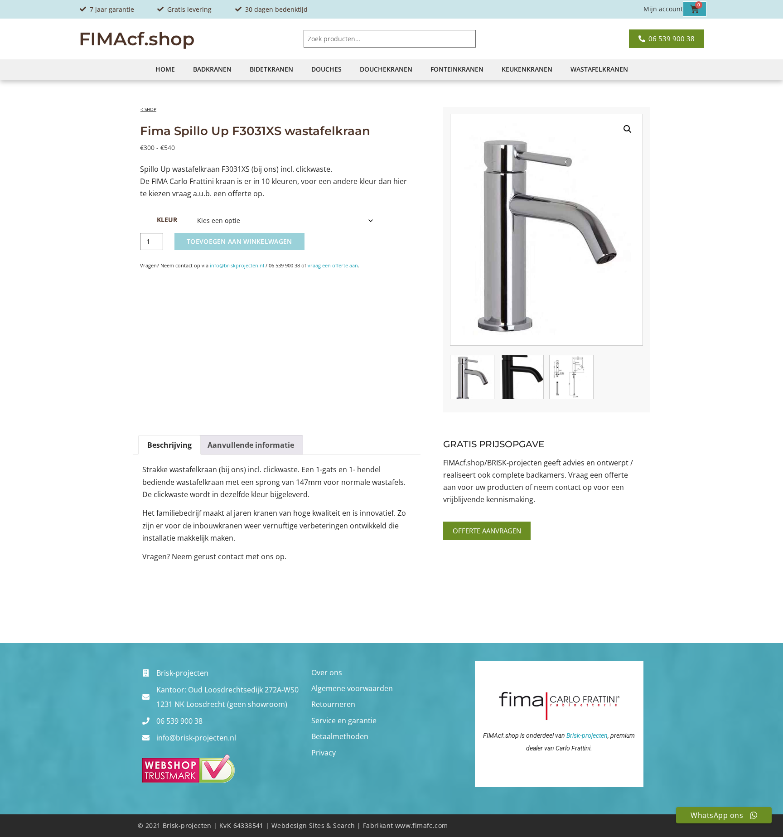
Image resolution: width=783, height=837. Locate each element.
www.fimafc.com (421, 825)
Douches (326, 69)
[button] (627, 129)
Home (165, 69)
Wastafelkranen (599, 69)
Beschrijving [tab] (169, 445)
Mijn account (663, 9)
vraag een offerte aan (333, 265)
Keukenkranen (527, 69)
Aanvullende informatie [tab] (251, 445)
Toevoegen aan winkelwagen (239, 241)
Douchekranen (386, 69)
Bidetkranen (271, 69)
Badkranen (212, 69)
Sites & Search (332, 825)
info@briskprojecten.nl (237, 265)
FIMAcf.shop (136, 39)
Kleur (167, 220)
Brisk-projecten (587, 735)
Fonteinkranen (456, 69)
